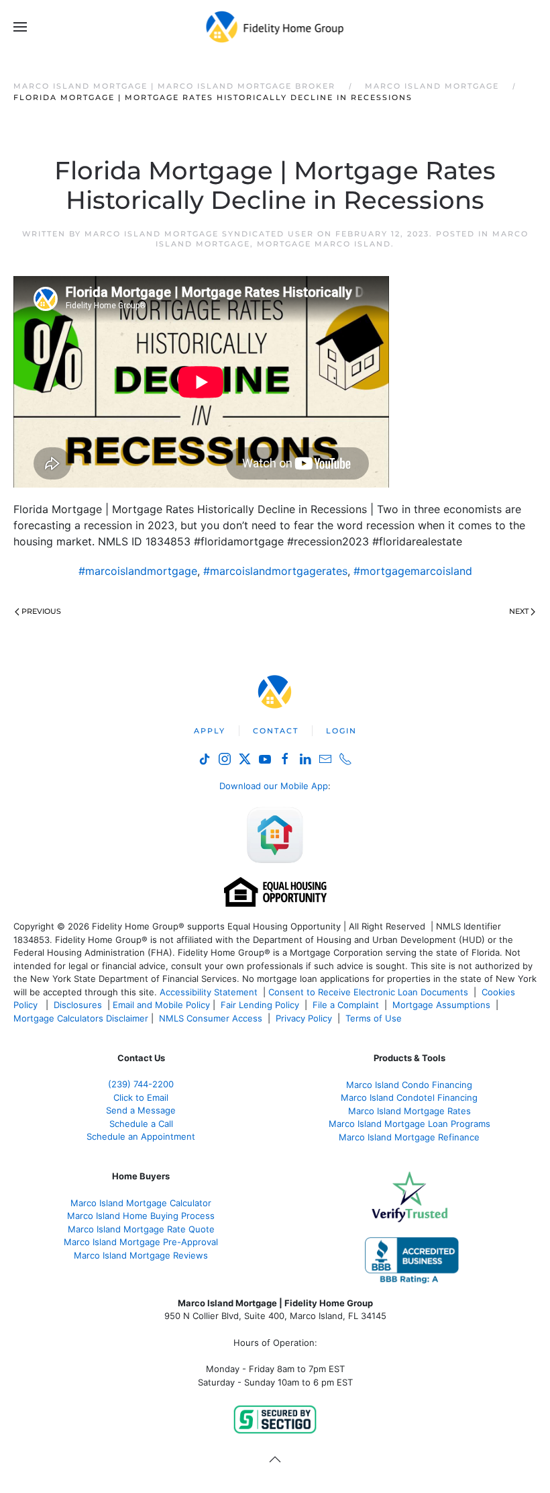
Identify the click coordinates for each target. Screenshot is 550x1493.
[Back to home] (275, 27)
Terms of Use (374, 1018)
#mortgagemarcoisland (412, 571)
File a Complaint (347, 1004)
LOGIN (341, 730)
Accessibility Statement (209, 992)
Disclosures (78, 1004)
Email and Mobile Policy (161, 1004)
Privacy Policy (304, 1018)
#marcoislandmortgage (137, 571)
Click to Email (140, 1097)
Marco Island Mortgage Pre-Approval (141, 1241)
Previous (41, 611)
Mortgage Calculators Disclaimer (80, 1018)
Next (519, 611)
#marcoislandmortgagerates (275, 571)
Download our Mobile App (273, 785)
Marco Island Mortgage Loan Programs (409, 1123)
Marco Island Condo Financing (409, 1084)
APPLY (209, 730)
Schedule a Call (141, 1123)
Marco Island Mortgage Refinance (409, 1137)
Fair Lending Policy (260, 1004)
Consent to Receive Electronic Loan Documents (368, 992)
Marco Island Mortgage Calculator (140, 1202)
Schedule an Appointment (141, 1136)
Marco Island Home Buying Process (141, 1215)
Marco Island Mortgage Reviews (141, 1255)
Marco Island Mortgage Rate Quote (141, 1229)
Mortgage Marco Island (324, 243)
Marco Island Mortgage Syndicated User (199, 233)
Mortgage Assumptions (441, 1004)
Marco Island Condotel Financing (409, 1097)
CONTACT (275, 730)
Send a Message (141, 1110)
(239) (141, 1084)
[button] (20, 27)
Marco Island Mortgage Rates (409, 1110)
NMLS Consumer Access (210, 1018)
